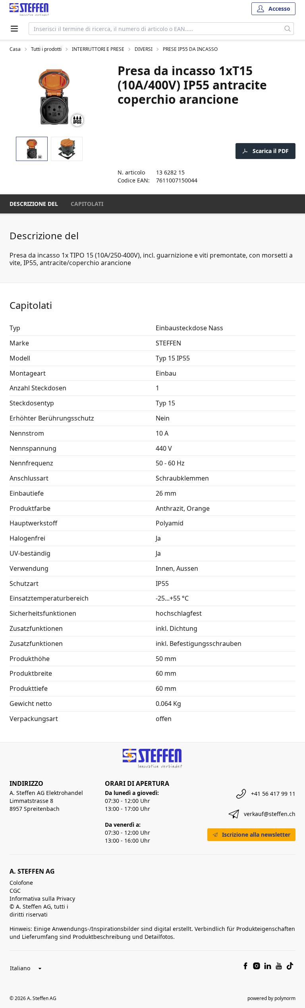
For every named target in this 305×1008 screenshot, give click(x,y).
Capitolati (87, 203)
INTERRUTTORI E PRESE (98, 49)
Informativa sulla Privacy (42, 898)
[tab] (32, 149)
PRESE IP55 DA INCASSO (190, 49)
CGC (15, 890)
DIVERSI (143, 49)
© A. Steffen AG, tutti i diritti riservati (39, 910)
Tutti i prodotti (46, 49)
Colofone (21, 882)
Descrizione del (34, 203)
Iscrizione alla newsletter (256, 834)
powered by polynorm (271, 998)
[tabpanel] (54, 97)
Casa (15, 49)
